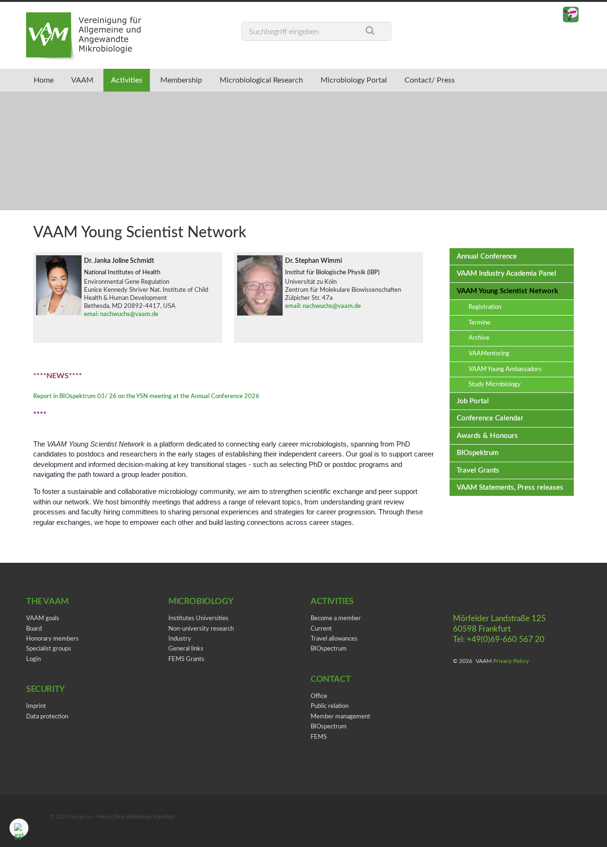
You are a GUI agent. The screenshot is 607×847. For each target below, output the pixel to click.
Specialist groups (48, 649)
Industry (179, 639)
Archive (479, 338)
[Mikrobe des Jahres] (570, 15)
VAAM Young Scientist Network (507, 291)
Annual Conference (487, 256)
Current (321, 629)
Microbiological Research (281, 80)
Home (46, 80)
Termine (479, 323)
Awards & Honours (487, 435)
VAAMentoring (489, 354)
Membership (196, 80)
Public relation (330, 706)
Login (33, 659)
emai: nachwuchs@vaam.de (121, 314)
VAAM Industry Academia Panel (506, 273)
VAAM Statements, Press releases (510, 487)
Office (319, 696)
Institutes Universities (198, 618)
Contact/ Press (458, 80)
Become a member (336, 618)
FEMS (319, 737)
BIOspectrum (329, 649)
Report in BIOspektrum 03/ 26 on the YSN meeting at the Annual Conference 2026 (146, 396)
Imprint (36, 706)
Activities (138, 80)
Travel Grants (478, 470)
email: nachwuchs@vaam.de (323, 306)
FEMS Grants (186, 659)
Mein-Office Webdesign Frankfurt (136, 816)
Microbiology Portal (378, 80)
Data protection (47, 717)
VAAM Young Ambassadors (505, 369)
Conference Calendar (490, 418)
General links (185, 649)
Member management (340, 717)
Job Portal (473, 401)
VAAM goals (42, 618)
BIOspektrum (477, 452)
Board (34, 629)
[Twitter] (533, 15)
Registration (485, 307)
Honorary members (52, 639)
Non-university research (201, 629)
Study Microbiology (495, 385)
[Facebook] (552, 15)
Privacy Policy (510, 661)
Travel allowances (334, 639)
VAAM (89, 80)
